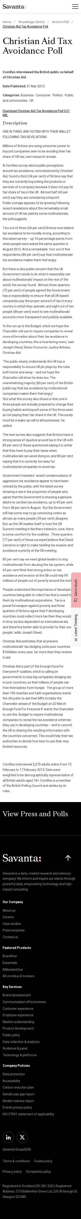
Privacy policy (12, 1171)
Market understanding (18, 1022)
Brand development (17, 995)
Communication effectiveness (24, 1002)
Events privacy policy (17, 1107)
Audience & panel (15, 1048)
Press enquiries (14, 930)
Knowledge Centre (32, 22)
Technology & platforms (20, 1055)
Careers (8, 917)
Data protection (14, 1074)
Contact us (10, 937)
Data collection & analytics (21, 1042)
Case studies (12, 924)
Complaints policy (38, 1171)
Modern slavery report (18, 1101)
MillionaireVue (13, 969)
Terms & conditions (16, 1161)
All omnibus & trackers (18, 976)
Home (7, 22)
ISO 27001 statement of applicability (28, 1114)
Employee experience (18, 1015)
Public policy (11, 1035)
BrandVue (10, 956)
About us (9, 910)
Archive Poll (60, 22)
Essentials (10, 963)
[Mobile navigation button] (75, 6)
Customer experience (18, 1008)
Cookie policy (43, 1161)
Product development (18, 1028)
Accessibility (11, 1081)
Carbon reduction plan (18, 1087)
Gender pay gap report (18, 1094)
